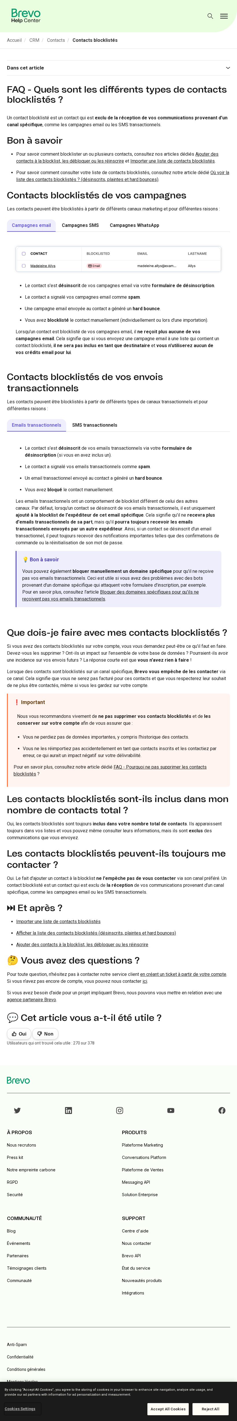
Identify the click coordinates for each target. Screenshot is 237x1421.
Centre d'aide (135, 1230)
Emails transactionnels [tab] (36, 425)
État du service (136, 1268)
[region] (118, 1401)
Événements (18, 1243)
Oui (22, 1034)
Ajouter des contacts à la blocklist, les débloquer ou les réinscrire (82, 944)
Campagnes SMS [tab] (80, 225)
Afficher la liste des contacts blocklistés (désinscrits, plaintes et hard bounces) (96, 933)
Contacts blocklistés (95, 40)
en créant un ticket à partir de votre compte (183, 974)
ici (144, 981)
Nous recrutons (21, 1145)
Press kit (15, 1157)
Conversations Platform (144, 1157)
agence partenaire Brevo (31, 999)
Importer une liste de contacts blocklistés (172, 161)
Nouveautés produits (142, 1280)
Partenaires (18, 1255)
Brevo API (131, 1255)
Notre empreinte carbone (31, 1169)
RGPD (12, 1182)
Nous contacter (136, 1243)
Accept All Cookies (168, 1409)
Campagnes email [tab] (31, 225)
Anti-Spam (17, 1344)
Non (48, 1034)
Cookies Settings (20, 1409)
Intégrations (133, 1292)
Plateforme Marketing (142, 1145)
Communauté (19, 1280)
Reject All (210, 1409)
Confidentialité (20, 1357)
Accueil (14, 40)
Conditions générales (26, 1369)
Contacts (56, 40)
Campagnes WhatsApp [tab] (134, 225)
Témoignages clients (27, 1268)
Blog (11, 1230)
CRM (34, 40)
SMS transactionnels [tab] (94, 425)
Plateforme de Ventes (143, 1169)
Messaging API (136, 1182)
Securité (15, 1194)
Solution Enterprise (140, 1194)
